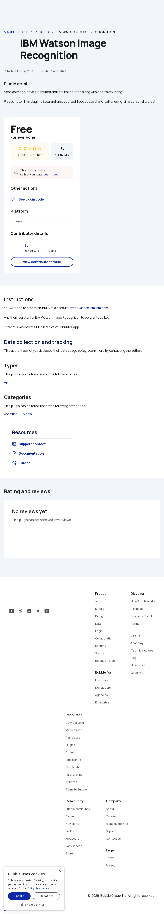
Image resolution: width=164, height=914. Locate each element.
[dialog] (34, 888)
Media (27, 414)
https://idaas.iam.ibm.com (89, 308)
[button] (34, 904)
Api (6, 382)
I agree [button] (19, 896)
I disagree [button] (46, 896)
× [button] (59, 870)
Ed (26, 245)
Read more (42, 888)
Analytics (10, 414)
